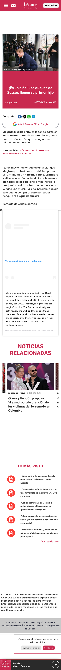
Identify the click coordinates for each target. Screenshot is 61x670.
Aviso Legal (36, 622)
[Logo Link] (30, 5)
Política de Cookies (33, 625)
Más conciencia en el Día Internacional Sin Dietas (26, 152)
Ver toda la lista (49, 541)
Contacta (11, 622)
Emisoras (23, 622)
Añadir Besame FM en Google (33, 124)
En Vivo (52, 5)
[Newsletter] (13, 5)
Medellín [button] (17, 663)
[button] (6, 5)
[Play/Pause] (55, 664)
